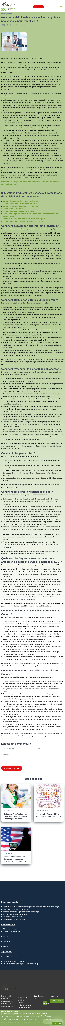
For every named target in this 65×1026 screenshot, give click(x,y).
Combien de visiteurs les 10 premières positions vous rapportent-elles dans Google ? (31, 907)
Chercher (45, 1003)
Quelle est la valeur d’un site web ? (15, 961)
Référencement (8, 924)
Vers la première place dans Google (15, 914)
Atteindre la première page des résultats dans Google (21, 912)
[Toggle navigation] (61, 6)
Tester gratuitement (38, 6)
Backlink (5, 936)
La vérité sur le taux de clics (12, 917)
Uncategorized (6, 14)
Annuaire (5, 946)
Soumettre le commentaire (12, 768)
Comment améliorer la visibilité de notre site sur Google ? (24, 219)
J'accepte (57, 1023)
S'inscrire (57, 1001)
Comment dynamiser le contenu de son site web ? (21, 206)
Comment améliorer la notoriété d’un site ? (18, 211)
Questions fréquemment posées (14, 919)
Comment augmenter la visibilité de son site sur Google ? (24, 221)
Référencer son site (9, 902)
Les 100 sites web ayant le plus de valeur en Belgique (21, 964)
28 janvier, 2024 (8, 25)
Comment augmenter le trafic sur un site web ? (20, 203)
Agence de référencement (12, 931)
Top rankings (6, 951)
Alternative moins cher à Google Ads (15, 909)
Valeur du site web (9, 957)
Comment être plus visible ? (13, 209)
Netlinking (6, 941)
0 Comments (20, 25)
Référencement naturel (11, 929)
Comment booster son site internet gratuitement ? (21, 201)
